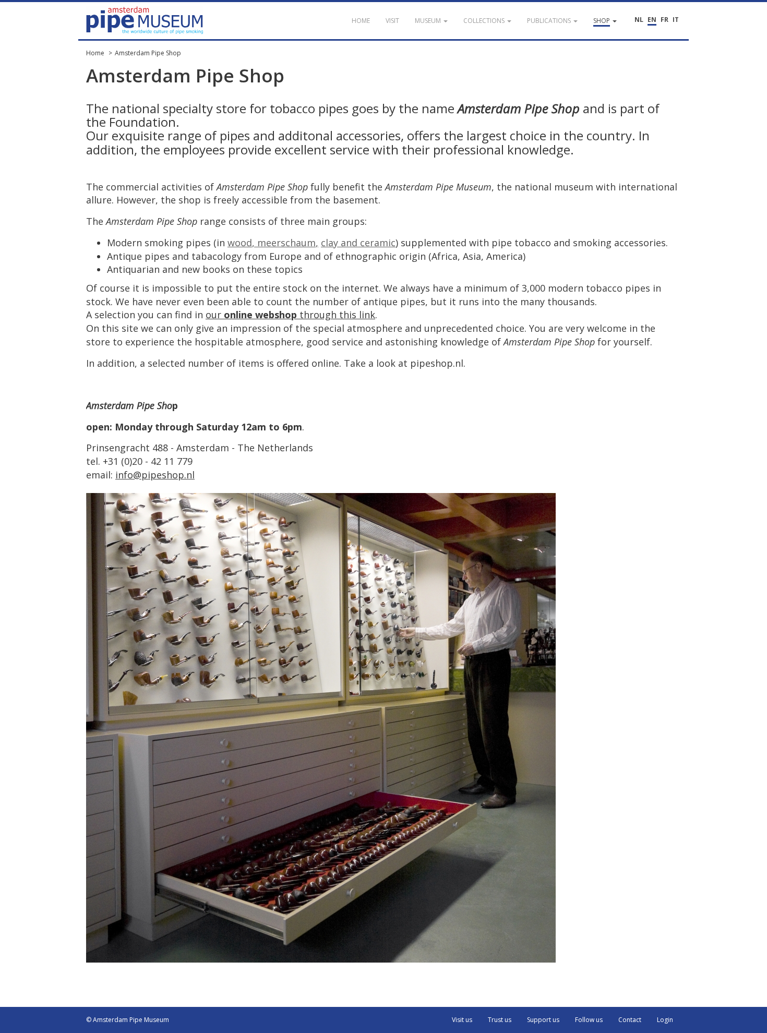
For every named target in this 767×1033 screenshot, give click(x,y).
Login (665, 1019)
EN (652, 19)
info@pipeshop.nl (155, 475)
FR (664, 19)
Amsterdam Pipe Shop (148, 53)
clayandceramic (358, 242)
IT (676, 19)
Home (95, 53)
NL (638, 19)
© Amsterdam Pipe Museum (127, 1019)
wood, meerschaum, (272, 242)
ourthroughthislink (290, 314)
